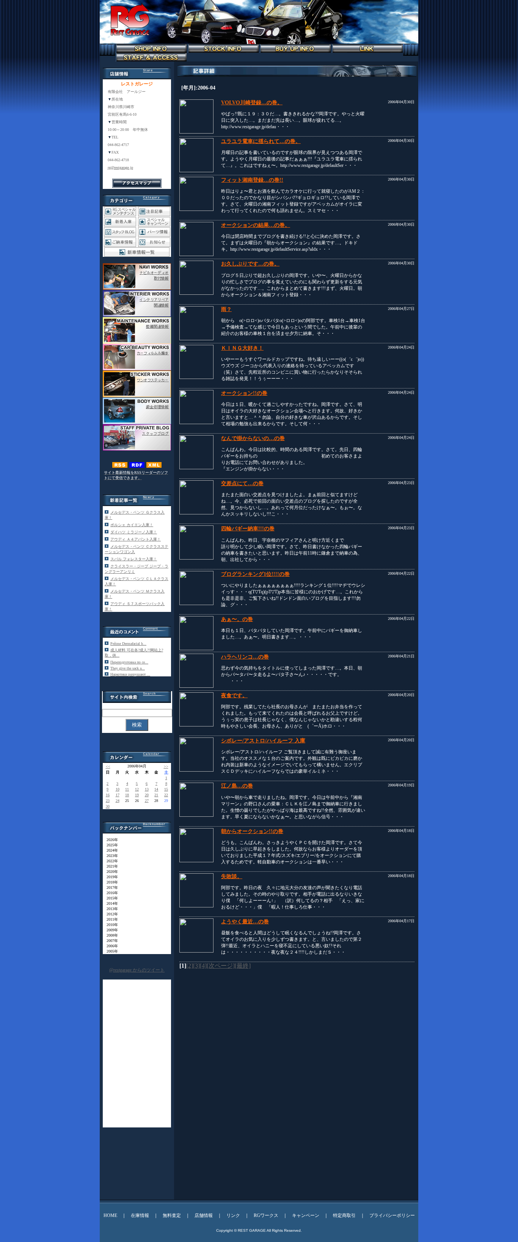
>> (166, 766)
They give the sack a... (127, 668)
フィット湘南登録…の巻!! (252, 180)
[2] (189, 965)
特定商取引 (344, 1215)
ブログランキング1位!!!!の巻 (255, 574)
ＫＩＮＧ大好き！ (242, 348)
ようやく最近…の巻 (245, 921)
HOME (110, 1215)
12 (137, 789)
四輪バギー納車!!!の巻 (248, 528)
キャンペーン (305, 1215)
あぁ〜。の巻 (237, 619)
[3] (196, 965)
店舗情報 (204, 1215)
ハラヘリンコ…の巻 (245, 657)
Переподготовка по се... (129, 662)
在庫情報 (140, 1215)
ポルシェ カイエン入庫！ (131, 525)
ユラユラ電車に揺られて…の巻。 (261, 141)
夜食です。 (234, 695)
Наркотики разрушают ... (130, 674)
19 (137, 795)
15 (166, 789)
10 (117, 789)
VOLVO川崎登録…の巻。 (252, 102)
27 (147, 801)
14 (156, 789)
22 (166, 795)
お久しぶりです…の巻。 (250, 264)
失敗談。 (231, 876)
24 (117, 801)
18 (127, 795)
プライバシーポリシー (392, 1215)
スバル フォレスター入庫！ (133, 559)
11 (127, 789)
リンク (233, 1215)
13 (147, 789)
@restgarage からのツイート (137, 970)
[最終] (243, 965)
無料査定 (172, 1215)
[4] (203, 965)
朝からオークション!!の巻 (252, 831)
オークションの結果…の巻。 (255, 225)
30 (108, 806)
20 (147, 795)
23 (108, 801)
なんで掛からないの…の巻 (253, 438)
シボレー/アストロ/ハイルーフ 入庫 (263, 741)
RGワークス (266, 1215)
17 (117, 795)
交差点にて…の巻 (242, 483)
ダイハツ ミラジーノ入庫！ (133, 532)
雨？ (226, 309)
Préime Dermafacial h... (128, 643)
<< (108, 766)
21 (156, 795)
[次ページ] (221, 965)
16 (108, 795)
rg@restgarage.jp (120, 167)
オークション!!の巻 (244, 393)
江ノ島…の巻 (237, 786)
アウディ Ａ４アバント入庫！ (135, 539)
